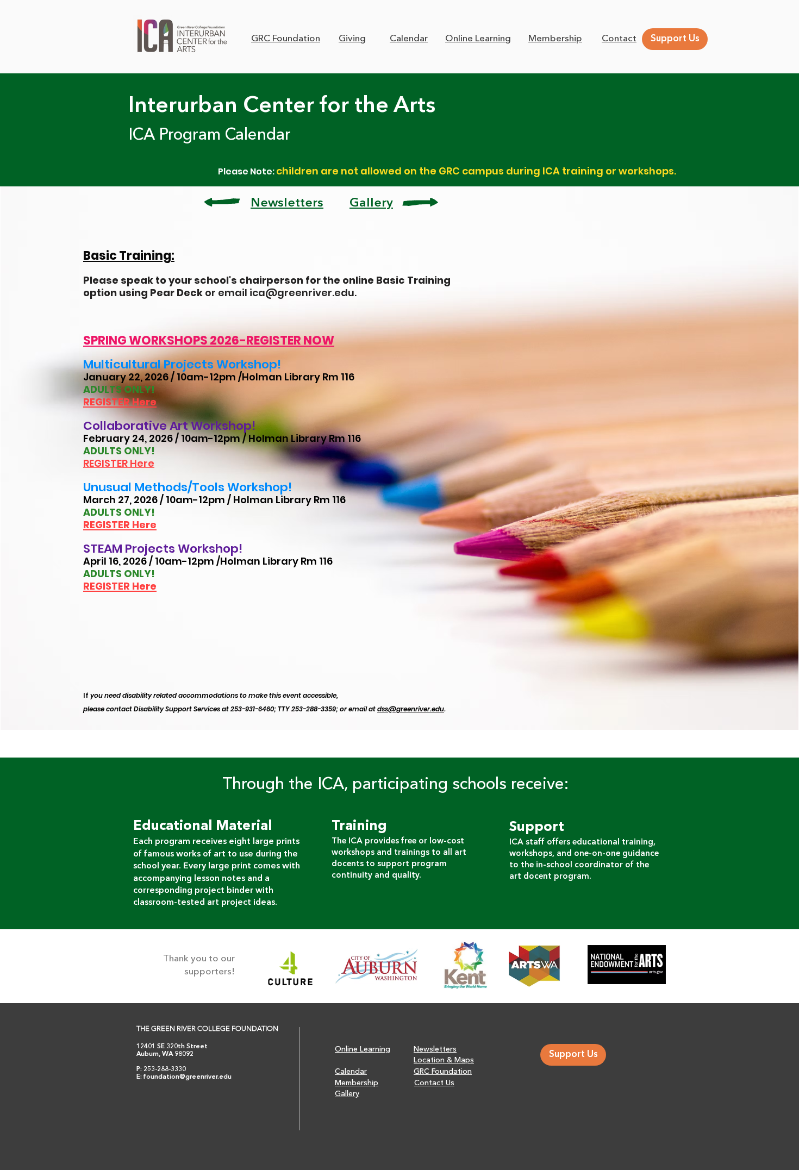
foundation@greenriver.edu (187, 1077)
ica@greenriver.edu (301, 292)
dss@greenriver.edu (410, 709)
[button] (619, 38)
